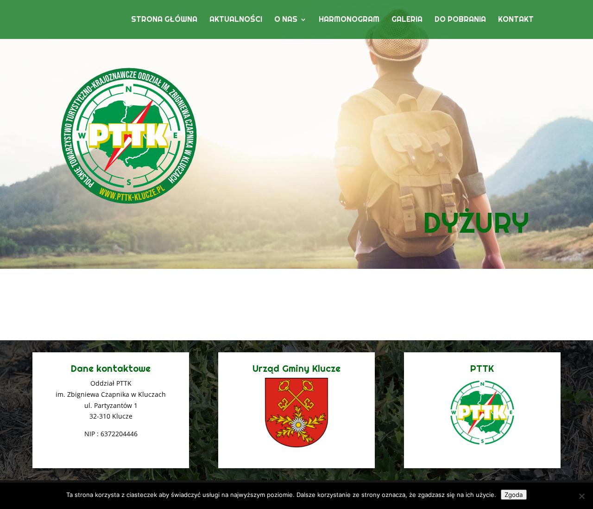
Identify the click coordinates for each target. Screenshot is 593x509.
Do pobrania (460, 20)
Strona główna (164, 20)
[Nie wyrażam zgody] (581, 496)
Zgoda (514, 494)
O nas (285, 20)
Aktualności (235, 20)
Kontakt (516, 20)
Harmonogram (349, 20)
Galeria (407, 20)
